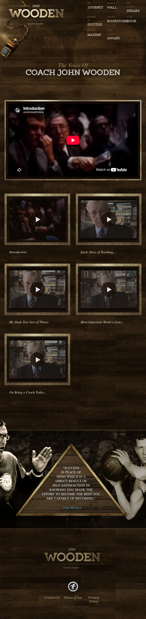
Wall (112, 7)
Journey (92, 7)
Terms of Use (73, 598)
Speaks (132, 11)
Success (92, 25)
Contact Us (52, 598)
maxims (92, 35)
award (112, 38)
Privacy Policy (94, 600)
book (131, 21)
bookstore (112, 21)
